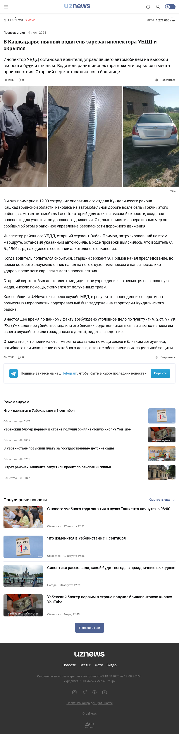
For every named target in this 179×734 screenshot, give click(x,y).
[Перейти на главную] (77, 6)
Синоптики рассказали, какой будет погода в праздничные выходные (111, 567)
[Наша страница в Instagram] (74, 692)
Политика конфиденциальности (90, 703)
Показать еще (89, 628)
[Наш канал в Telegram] (84, 692)
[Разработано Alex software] (89, 725)
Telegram (69, 373)
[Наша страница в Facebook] (94, 692)
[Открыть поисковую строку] (148, 6)
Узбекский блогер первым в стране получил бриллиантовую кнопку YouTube (109, 599)
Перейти (160, 373)
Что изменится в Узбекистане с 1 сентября (86, 538)
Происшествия (14, 32)
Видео (112, 665)
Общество (53, 526)
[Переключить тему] (170, 6)
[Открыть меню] (5, 6)
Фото (99, 665)
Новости (69, 665)
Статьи (85, 665)
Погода (52, 585)
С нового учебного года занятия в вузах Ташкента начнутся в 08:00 (108, 509)
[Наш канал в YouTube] (104, 692)
